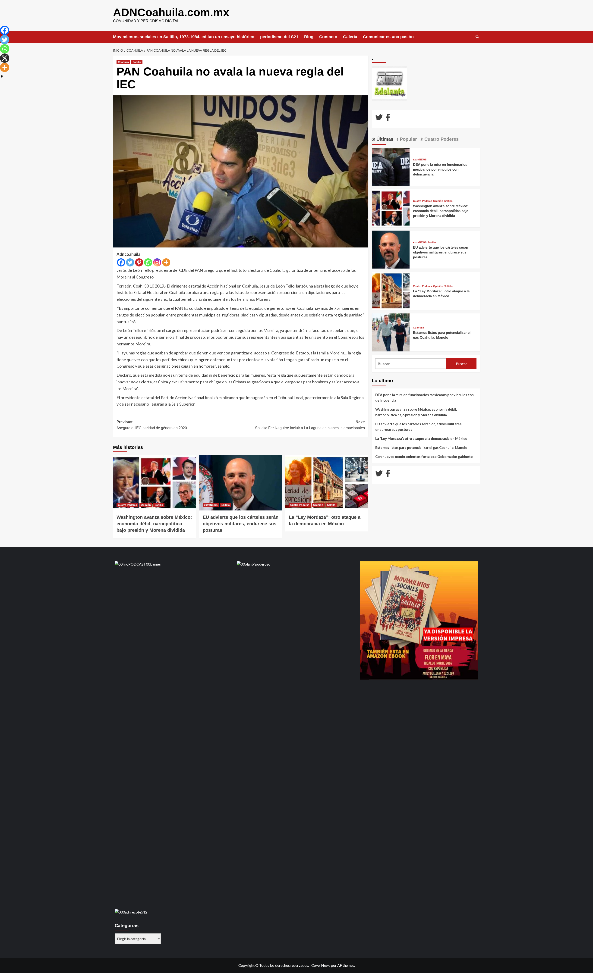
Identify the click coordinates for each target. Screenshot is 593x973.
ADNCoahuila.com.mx (171, 12)
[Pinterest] (139, 262)
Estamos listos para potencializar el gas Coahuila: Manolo (421, 447)
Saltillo (137, 62)
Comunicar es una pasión (388, 36)
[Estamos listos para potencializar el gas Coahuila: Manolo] (391, 332)
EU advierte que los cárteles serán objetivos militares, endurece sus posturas (240, 524)
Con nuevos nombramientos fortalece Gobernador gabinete (424, 456)
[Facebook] (121, 262)
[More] (166, 262)
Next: (310, 425)
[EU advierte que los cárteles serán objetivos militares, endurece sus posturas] (240, 482)
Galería (350, 36)
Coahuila (123, 62)
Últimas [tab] (384, 139)
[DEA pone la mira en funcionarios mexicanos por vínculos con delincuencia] (391, 166)
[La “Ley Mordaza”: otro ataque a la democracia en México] (326, 482)
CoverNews (320, 965)
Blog (308, 36)
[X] (4, 58)
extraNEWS (211, 505)
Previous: (152, 425)
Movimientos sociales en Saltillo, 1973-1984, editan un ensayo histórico (183, 36)
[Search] (477, 37)
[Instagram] (157, 262)
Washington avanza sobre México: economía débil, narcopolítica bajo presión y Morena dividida (154, 524)
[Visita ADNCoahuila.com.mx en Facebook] (387, 118)
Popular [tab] (407, 139)
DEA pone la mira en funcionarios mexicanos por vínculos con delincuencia (440, 169)
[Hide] (2, 76)
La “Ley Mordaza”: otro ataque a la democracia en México (421, 438)
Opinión (146, 505)
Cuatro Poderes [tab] (441, 139)
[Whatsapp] (148, 262)
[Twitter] (130, 262)
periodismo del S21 (279, 36)
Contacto (328, 36)
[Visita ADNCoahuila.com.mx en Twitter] (379, 118)
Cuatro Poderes (127, 505)
